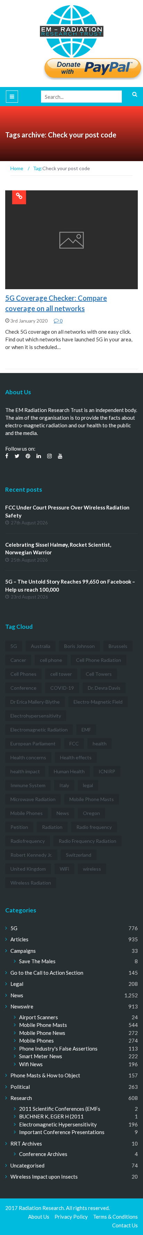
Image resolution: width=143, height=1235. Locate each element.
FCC (74, 743)
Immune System (27, 785)
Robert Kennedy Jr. (31, 855)
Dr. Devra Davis (104, 688)
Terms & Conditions (115, 1216)
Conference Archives (43, 1154)
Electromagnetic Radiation (39, 730)
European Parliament (33, 743)
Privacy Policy (71, 1216)
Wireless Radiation (30, 883)
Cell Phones (23, 674)
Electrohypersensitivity (35, 716)
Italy (64, 785)
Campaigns (23, 951)
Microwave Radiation (33, 799)
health (100, 743)
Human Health (69, 771)
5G (17, 285)
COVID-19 (62, 688)
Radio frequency (94, 827)
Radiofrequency (27, 841)
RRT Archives (26, 1143)
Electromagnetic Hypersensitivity (58, 1124)
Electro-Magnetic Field (98, 702)
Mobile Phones (26, 813)
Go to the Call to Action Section (46, 972)
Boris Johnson (79, 646)
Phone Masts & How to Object (45, 1075)
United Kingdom (28, 869)
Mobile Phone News (42, 1033)
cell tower (61, 674)
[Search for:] (89, 96)
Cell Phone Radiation (98, 660)
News (63, 813)
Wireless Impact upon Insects (44, 1176)
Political (20, 1087)
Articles (19, 939)
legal (88, 785)
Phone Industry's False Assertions (58, 1048)
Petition (19, 827)
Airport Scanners (38, 1017)
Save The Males (37, 961)
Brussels (118, 646)
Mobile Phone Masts (91, 799)
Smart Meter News (40, 1056)
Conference (23, 688)
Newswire (21, 1006)
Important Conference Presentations (61, 1132)
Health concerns (28, 757)
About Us (38, 1216)
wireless (92, 869)
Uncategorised (27, 1165)
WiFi (64, 869)
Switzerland (78, 855)
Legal (16, 984)
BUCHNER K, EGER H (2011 (51, 1116)
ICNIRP (107, 771)
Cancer (18, 660)
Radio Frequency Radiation (87, 841)
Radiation (52, 827)
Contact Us (125, 1225)
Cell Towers (99, 674)
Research (21, 1098)
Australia (40, 646)
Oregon (91, 813)
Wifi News (31, 1064)
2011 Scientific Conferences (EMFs (59, 1109)
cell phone (51, 660)
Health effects (76, 757)
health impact (25, 771)
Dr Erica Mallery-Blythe (35, 702)
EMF (86, 730)
